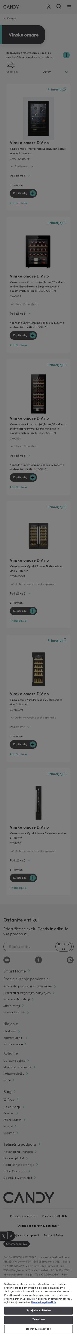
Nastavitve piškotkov (38, 1328)
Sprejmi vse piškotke (38, 1310)
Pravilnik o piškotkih (43, 1302)
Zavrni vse (38, 1319)
